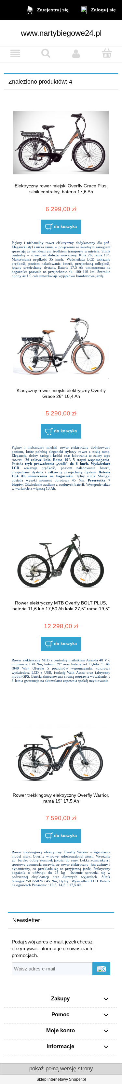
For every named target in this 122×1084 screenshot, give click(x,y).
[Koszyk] (106, 53)
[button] (15, 54)
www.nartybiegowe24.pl (61, 33)
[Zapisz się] (101, 968)
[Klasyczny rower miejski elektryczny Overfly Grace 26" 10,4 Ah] (61, 347)
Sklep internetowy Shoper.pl (61, 1079)
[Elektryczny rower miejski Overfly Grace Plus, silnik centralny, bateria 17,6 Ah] (61, 142)
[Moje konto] (76, 54)
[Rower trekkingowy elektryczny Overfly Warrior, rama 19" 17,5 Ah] (61, 752)
